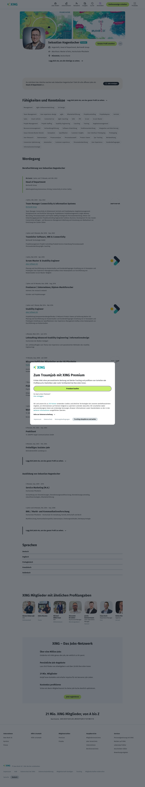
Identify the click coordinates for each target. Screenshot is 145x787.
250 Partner (52, 404)
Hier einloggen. (39, 396)
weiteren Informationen (42, 410)
